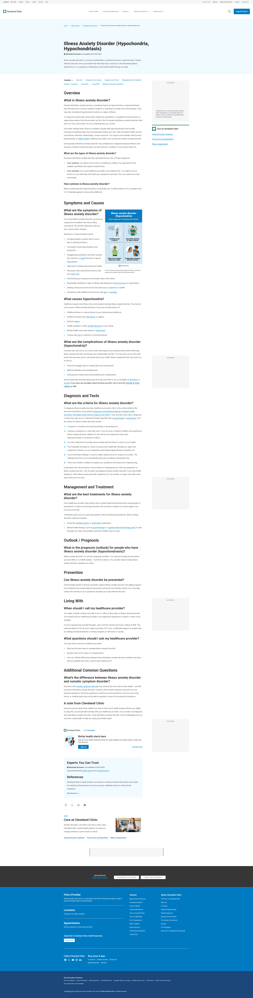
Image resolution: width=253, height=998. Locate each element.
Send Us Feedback (69, 980)
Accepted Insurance (136, 902)
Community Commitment (169, 920)
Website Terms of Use (138, 980)
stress (77, 321)
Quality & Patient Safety (168, 909)
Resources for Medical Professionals (173, 931)
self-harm (134, 380)
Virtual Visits (134, 934)
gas (105, 292)
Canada (21, 2)
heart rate (75, 274)
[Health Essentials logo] (89, 730)
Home (65, 25)
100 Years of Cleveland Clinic (170, 899)
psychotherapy (99, 527)
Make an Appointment (160, 144)
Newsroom (113, 959)
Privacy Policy (150, 980)
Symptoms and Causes (94, 80)
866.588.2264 (99, 878)
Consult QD (91, 959)
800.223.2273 (206, 2)
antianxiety (96, 523)
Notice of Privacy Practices (163, 980)
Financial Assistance (136, 909)
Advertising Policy (94, 980)
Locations (164, 906)
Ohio (47, 2)
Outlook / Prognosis (71, 84)
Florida (27, 2)
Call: (69, 991)
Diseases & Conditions (90, 25)
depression (100, 330)
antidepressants (82, 523)
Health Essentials (102, 959)
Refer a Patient (134, 924)
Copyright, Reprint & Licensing (121, 980)
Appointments (241, 11)
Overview (79, 80)
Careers (237, 2)
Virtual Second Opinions (137, 931)
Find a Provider (93, 11)
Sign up (83, 747)
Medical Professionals (226, 2)
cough (82, 258)
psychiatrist (131, 418)
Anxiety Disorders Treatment (162, 134)
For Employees (166, 927)
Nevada (41, 2)
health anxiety (83, 139)
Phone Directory (135, 927)
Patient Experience (167, 913)
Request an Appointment (153, 877)
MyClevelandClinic (94, 963)
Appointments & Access (138, 899)
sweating (113, 292)
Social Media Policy (106, 980)
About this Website (81, 980)
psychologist (118, 418)
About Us (164, 902)
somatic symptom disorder (87, 686)
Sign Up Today (69, 940)
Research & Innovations (169, 917)
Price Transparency (136, 920)
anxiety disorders (95, 326)
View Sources (72, 793)
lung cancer (72, 261)
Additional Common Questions (112, 84)
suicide (67, 383)
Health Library (75, 25)
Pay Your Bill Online (136, 917)
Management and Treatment (131, 80)
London (34, 2)
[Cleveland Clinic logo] (72, 730)
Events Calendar (135, 906)
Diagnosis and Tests (112, 80)
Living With (95, 84)
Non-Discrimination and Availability (74, 983)
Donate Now (245, 2)
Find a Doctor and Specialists (162, 139)
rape (79, 335)
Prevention (85, 84)
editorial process (103, 771)
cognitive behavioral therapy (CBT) (122, 527)
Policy (170, 117)
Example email (137, 747)
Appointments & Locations (126, 877)
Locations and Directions (110, 11)
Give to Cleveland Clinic (137, 913)
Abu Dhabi (13, 2)
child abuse (90, 317)
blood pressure (119, 283)
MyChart (215, 2)
